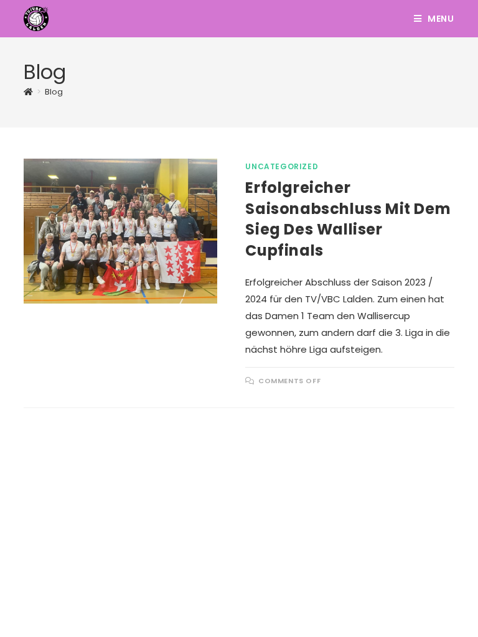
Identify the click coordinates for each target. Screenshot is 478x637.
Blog (54, 92)
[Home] (28, 92)
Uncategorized (281, 166)
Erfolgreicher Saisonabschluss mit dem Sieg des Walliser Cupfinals (348, 219)
